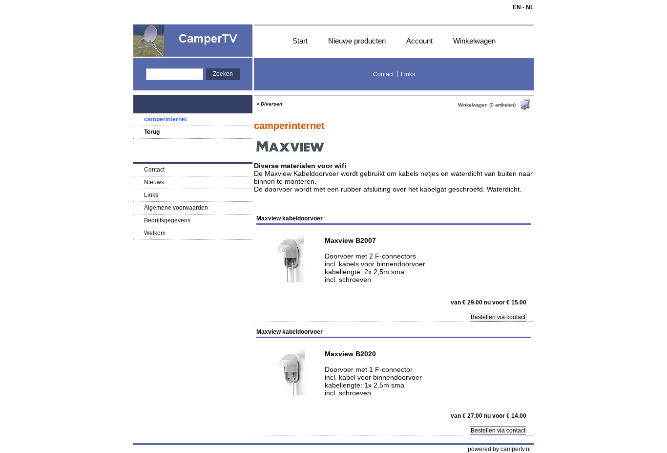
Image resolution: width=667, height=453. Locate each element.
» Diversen (269, 104)
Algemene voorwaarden (176, 207)
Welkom (155, 233)
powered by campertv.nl (499, 449)
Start (300, 41)
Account (419, 41)
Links (408, 74)
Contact (383, 74)
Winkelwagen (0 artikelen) (487, 105)
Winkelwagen (474, 41)
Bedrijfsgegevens (167, 220)
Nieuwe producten (357, 41)
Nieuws (154, 182)
